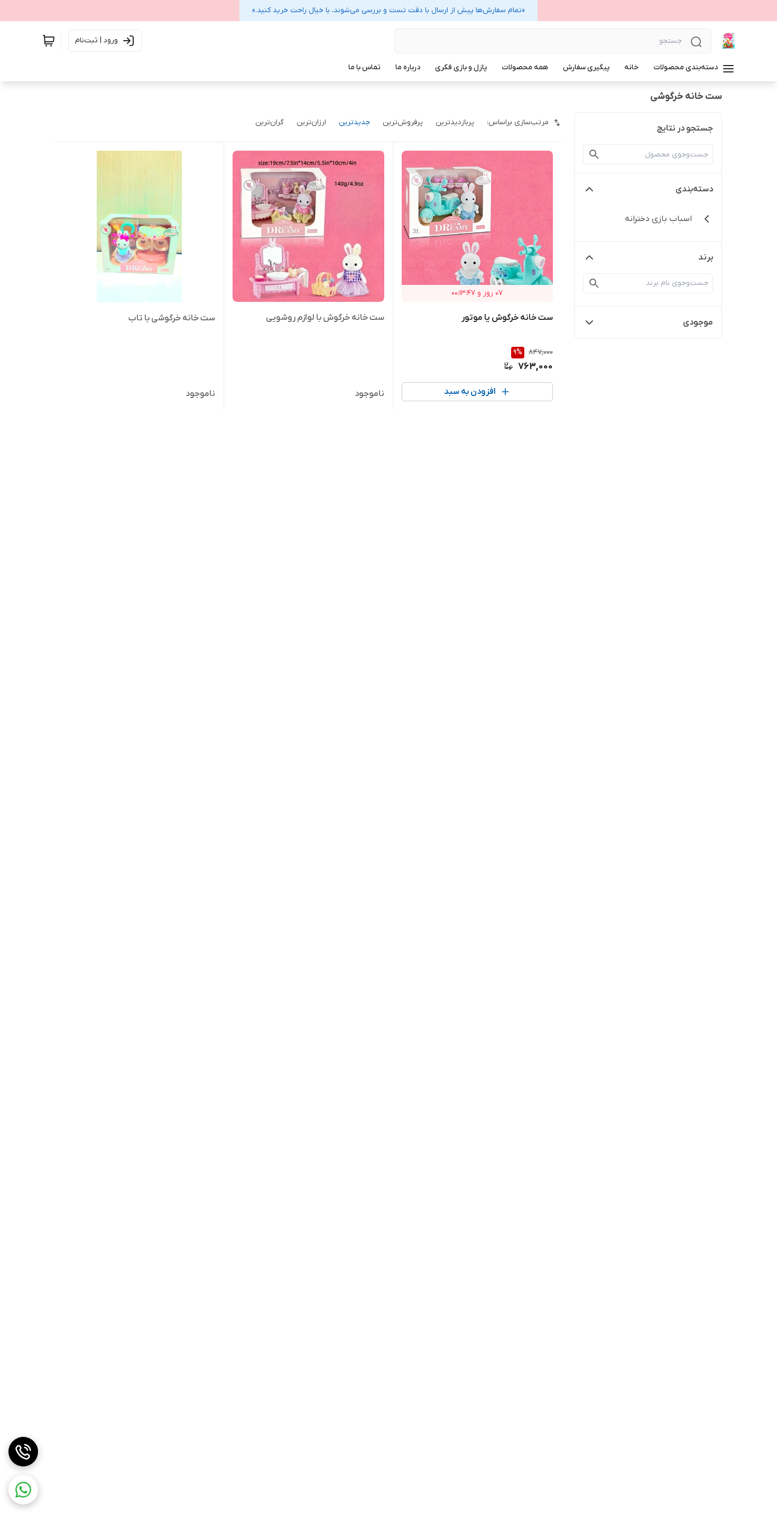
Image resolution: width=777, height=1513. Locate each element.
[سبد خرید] (48, 40)
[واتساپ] (23, 1490)
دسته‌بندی (694, 189)
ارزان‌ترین (311, 122)
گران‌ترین (269, 122)
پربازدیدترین (455, 122)
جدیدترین (354, 122)
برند (705, 257)
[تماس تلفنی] (23, 1451)
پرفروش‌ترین (403, 122)
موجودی (698, 322)
